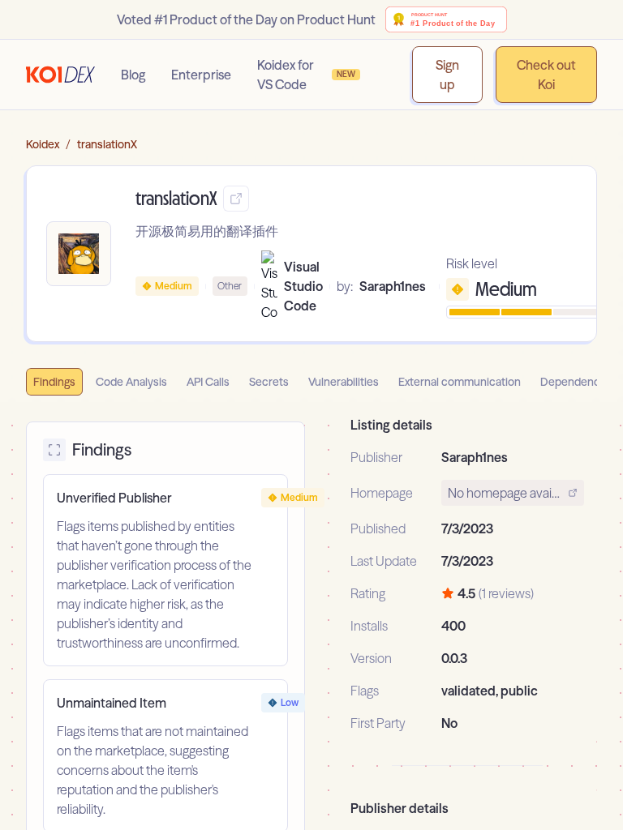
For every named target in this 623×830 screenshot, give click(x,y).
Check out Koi (546, 74)
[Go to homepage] (60, 74)
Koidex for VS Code (306, 74)
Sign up (447, 74)
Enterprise (201, 74)
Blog (133, 74)
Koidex (42, 144)
